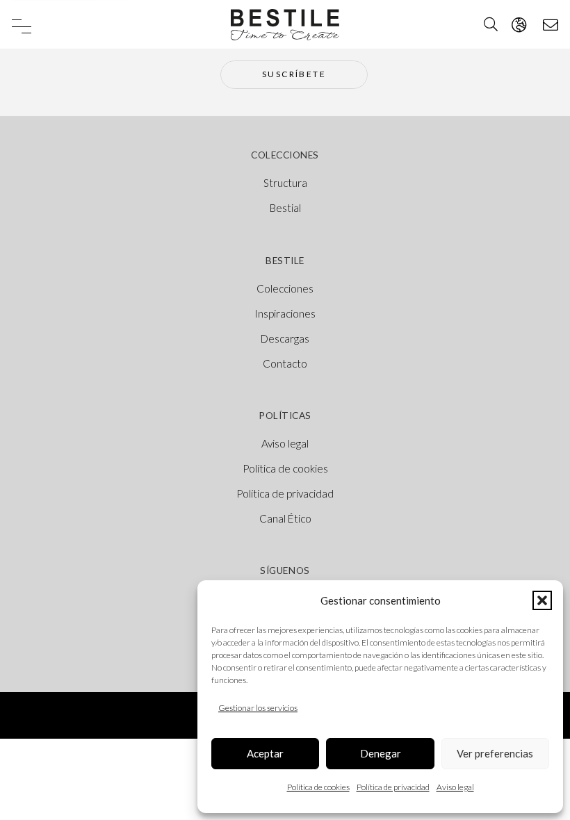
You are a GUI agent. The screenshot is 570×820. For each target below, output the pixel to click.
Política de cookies (318, 787)
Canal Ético (285, 518)
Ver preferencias (495, 753)
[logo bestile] (285, 24)
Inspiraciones (285, 313)
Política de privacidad (393, 787)
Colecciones (285, 288)
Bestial (285, 208)
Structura (285, 183)
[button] (542, 600)
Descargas (285, 338)
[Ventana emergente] (519, 24)
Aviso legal (455, 787)
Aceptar (265, 753)
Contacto (285, 363)
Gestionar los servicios (258, 708)
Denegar (380, 753)
